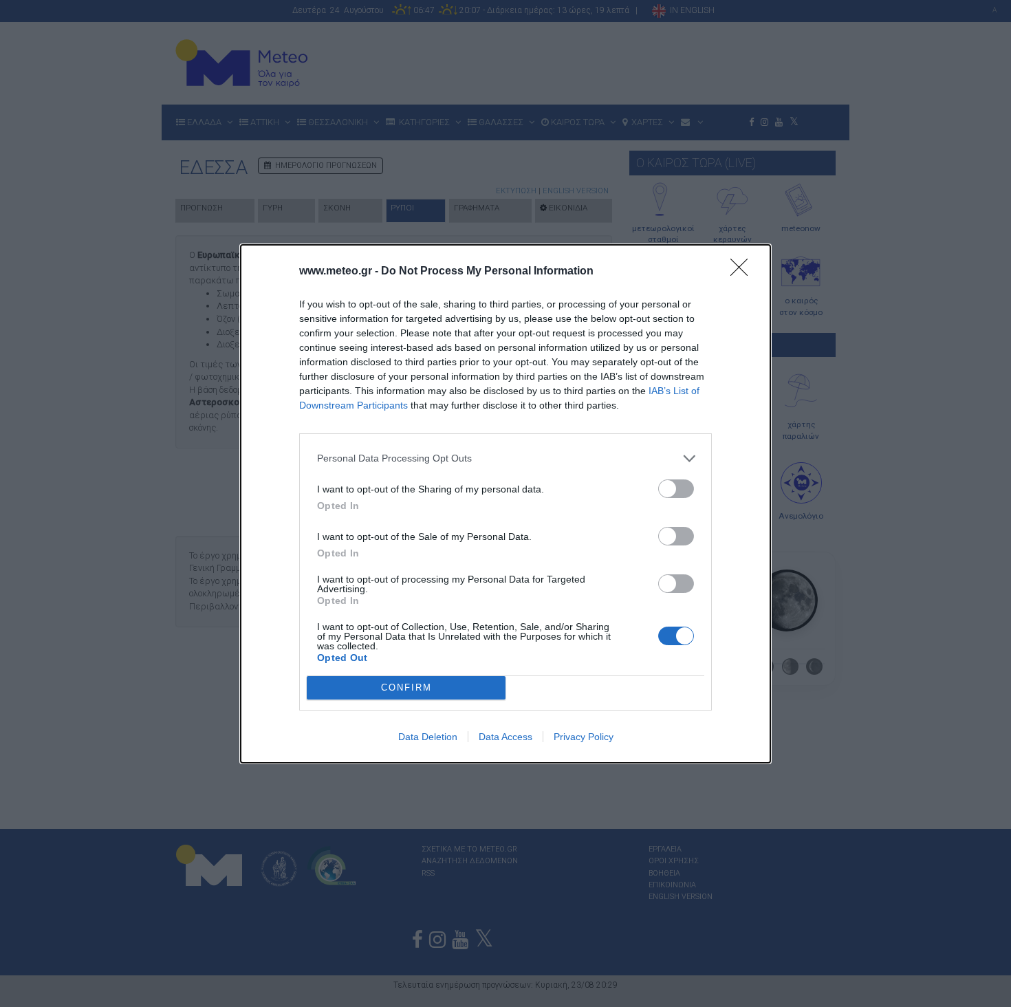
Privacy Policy (583, 736)
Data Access (505, 736)
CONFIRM (406, 687)
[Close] (743, 272)
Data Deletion (427, 736)
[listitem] (505, 458)
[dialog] (505, 504)
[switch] (676, 488)
